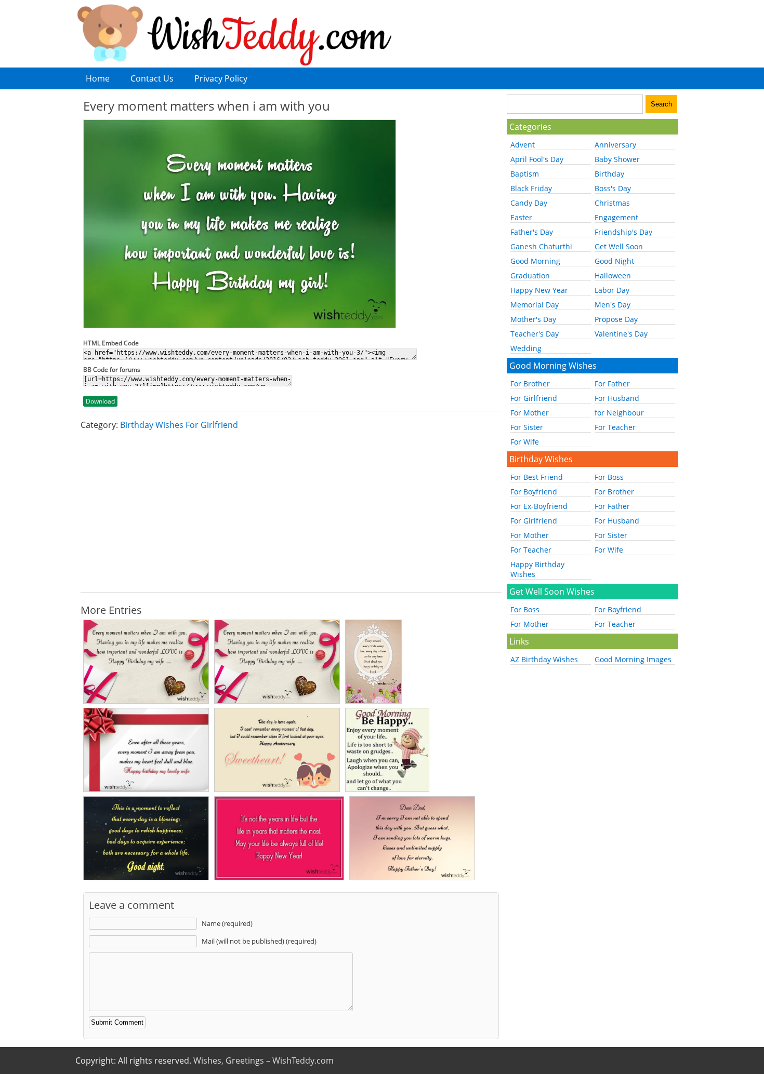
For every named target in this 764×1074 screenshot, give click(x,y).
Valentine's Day (621, 334)
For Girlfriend (533, 398)
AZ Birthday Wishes (544, 659)
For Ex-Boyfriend (539, 506)
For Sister (526, 427)
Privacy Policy (220, 78)
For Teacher (615, 427)
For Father (612, 383)
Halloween (613, 275)
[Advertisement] (291, 514)
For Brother (530, 383)
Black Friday (531, 188)
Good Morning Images (633, 659)
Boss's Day (613, 188)
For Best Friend (536, 477)
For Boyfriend (533, 491)
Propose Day (616, 319)
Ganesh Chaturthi (541, 246)
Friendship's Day (623, 232)
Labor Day (612, 290)
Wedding (526, 348)
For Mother (529, 413)
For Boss (609, 477)
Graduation (530, 275)
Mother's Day (533, 319)
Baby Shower (617, 159)
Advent (522, 145)
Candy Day (528, 203)
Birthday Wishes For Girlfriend (179, 425)
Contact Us (152, 78)
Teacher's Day (534, 334)
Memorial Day (534, 305)
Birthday (609, 174)
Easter (521, 217)
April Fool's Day (536, 159)
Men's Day (612, 305)
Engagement (616, 217)
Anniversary (615, 145)
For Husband (617, 398)
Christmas (612, 203)
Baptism (524, 174)
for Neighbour (619, 413)
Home (98, 78)
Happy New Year (539, 290)
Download (100, 401)
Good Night (614, 261)
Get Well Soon (619, 246)
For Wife (524, 442)
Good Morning (535, 261)
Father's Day (531, 232)
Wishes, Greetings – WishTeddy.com (263, 1060)
